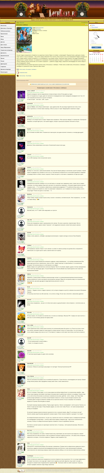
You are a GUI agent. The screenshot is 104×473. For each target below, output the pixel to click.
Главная (7, 22)
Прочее (2, 58)
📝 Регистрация (94, 27)
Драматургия (4, 63)
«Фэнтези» (21, 22)
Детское (3, 42)
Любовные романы (5, 31)
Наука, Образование (5, 47)
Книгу (92, 40)
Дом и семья (4, 44)
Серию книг (93, 43)
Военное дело (4, 72)
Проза (2, 36)
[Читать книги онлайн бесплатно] (52, 16)
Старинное (3, 66)
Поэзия (2, 61)
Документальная (5, 55)
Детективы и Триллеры (6, 28)
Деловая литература (6, 69)
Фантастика (3, 25)
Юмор (2, 39)
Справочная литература (6, 50)
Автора (92, 41)
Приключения (4, 33)
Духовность (3, 53)
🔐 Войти (92, 25)
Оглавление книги (23, 72)
